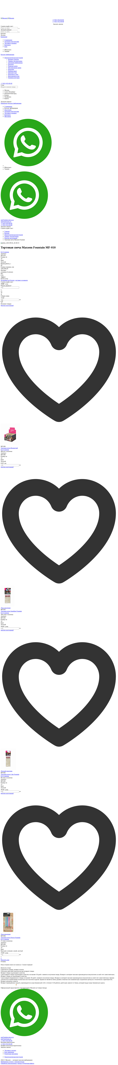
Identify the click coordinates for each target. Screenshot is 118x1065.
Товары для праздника (15, 61)
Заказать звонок (58, 24)
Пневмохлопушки (14, 77)
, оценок (5, 252)
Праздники (7, 110)
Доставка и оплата (10, 1050)
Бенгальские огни (13, 76)
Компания (4, 37)
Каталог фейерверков (7, 54)
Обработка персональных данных (11, 1063)
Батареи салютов (13, 59)
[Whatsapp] (28, 166)
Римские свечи (13, 66)
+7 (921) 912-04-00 (58, 21)
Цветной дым (12, 72)
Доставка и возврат (10, 43)
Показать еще (5, 960)
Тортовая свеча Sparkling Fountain (11, 611)
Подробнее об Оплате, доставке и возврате (14, 280)
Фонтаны (11, 69)
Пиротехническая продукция (13, 57)
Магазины (7, 116)
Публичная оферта (28, 1063)
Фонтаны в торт (13, 74)
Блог (5, 46)
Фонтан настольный (7, 305)
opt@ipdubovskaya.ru (7, 220)
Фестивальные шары (14, 67)
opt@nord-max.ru (6, 221)
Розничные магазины (11, 1054)
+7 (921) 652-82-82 (58, 20)
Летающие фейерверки (15, 62)
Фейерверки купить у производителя (12, 1062)
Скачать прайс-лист (7, 26)
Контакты (7, 45)
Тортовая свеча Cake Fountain (10, 774)
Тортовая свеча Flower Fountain (10, 937)
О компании (8, 40)
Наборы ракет (12, 71)
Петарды (11, 64)
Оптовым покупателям (11, 41)
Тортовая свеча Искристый (9, 448)
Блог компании (9, 1052)
